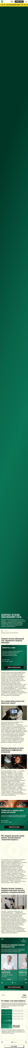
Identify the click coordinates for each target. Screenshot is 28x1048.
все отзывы (14, 1046)
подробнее (9, 979)
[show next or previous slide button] (12, 982)
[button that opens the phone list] (12, 2)
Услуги (6, 630)
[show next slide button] (26, 982)
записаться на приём (14, 827)
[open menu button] (26, 1)
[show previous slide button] (2, 982)
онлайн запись (19, 1)
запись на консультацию (14, 667)
